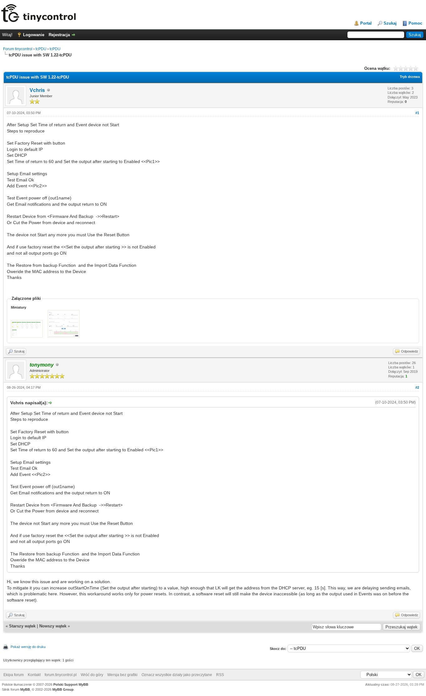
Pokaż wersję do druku (28, 647)
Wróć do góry (92, 675)
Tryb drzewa (410, 77)
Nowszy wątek (52, 626)
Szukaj (390, 23)
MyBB (25, 689)
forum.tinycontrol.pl (61, 675)
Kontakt (34, 675)
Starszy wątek (22, 626)
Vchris (37, 90)
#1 (417, 113)
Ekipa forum (13, 675)
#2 (417, 387)
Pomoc (415, 23)
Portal (366, 23)
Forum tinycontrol (17, 49)
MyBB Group (63, 689)
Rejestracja (59, 34)
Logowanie (33, 34)
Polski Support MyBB (70, 684)
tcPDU (41, 49)
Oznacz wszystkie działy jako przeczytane (177, 675)
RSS (220, 675)
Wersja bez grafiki (122, 675)
